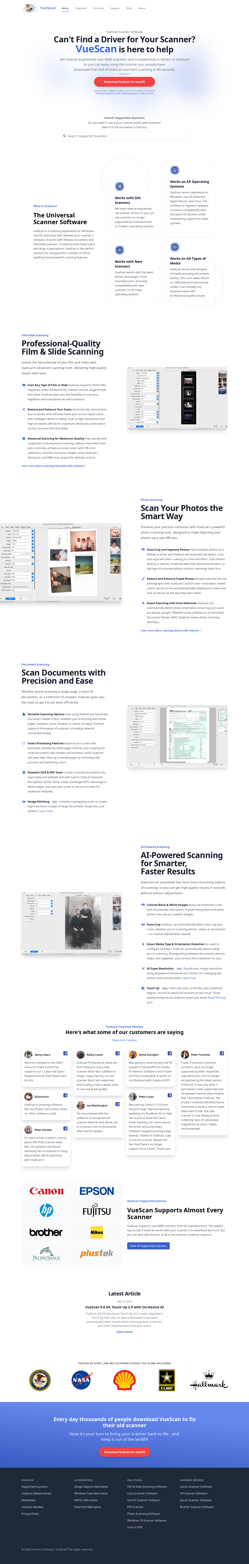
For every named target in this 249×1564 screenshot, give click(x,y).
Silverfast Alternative (87, 1507)
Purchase (98, 8)
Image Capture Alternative (91, 1486)
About (141, 8)
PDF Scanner (135, 1507)
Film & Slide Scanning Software (147, 1486)
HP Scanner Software (193, 1493)
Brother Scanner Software (197, 1507)
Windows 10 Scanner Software (146, 1520)
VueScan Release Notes (36, 1493)
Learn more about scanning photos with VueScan (171, 630)
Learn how (46, 811)
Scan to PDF (134, 1527)
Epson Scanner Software (196, 1500)
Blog (129, 8)
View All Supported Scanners (148, 1246)
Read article (125, 1332)
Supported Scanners (35, 1486)
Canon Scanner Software (196, 1486)
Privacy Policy (30, 1514)
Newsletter (29, 1500)
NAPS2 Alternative (85, 1500)
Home (65, 8)
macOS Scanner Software (143, 1500)
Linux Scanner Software (142, 1493)
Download (81, 8)
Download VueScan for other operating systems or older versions (124, 93)
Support (115, 8)
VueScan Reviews (33, 1507)
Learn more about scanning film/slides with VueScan (54, 465)
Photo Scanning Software (143, 1514)
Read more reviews (124, 1040)
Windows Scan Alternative (91, 1493)
